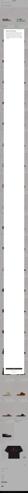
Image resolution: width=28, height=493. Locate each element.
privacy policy (8, 38)
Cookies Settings (13, 372)
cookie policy (21, 37)
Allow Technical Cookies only (14, 370)
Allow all (14, 368)
